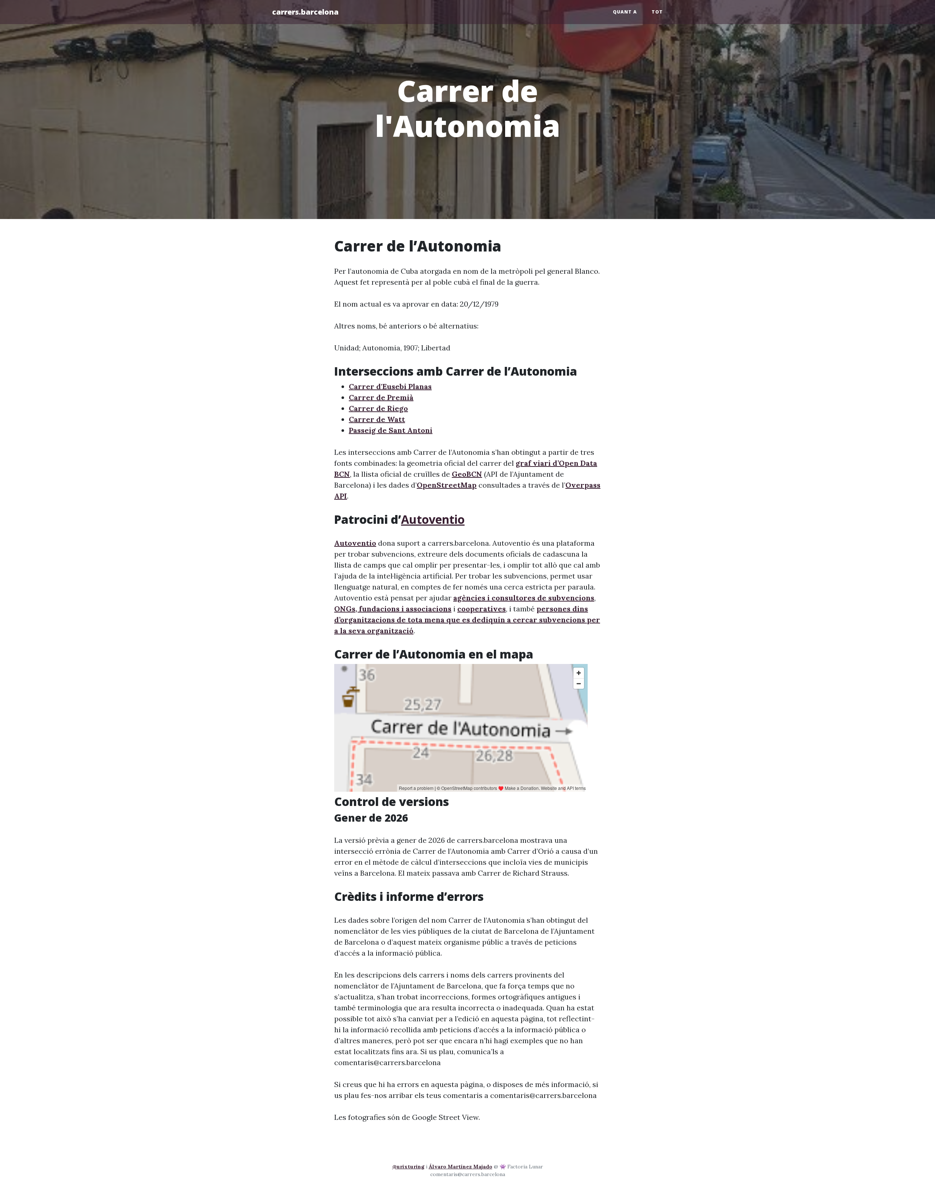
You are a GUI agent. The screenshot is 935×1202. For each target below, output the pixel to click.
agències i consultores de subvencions (523, 597)
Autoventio (433, 519)
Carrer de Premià (381, 397)
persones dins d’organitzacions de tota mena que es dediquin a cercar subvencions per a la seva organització (467, 619)
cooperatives (481, 608)
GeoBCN (467, 474)
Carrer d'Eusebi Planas (390, 386)
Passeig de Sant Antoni (390, 430)
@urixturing (408, 1166)
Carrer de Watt (377, 419)
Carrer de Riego (378, 408)
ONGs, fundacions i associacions (392, 608)
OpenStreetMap (447, 484)
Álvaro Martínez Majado (460, 1166)
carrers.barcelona (305, 12)
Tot (657, 12)
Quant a (625, 12)
